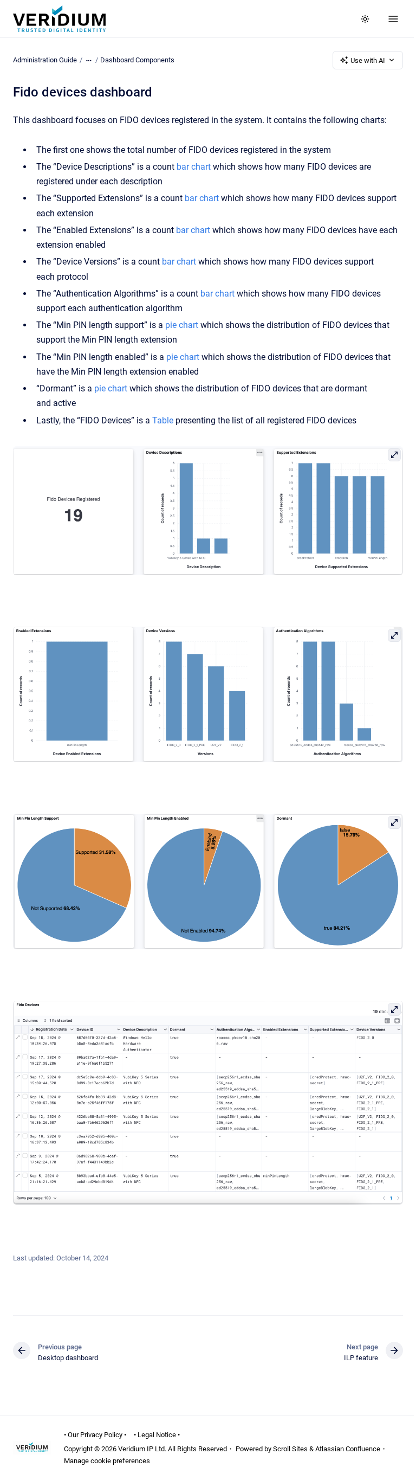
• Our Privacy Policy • (95, 1435)
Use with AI (367, 60)
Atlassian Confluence (347, 1449)
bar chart (194, 167)
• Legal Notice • (157, 1435)
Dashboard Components (137, 60)
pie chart (181, 325)
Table (162, 420)
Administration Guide (45, 60)
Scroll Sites (290, 1449)
